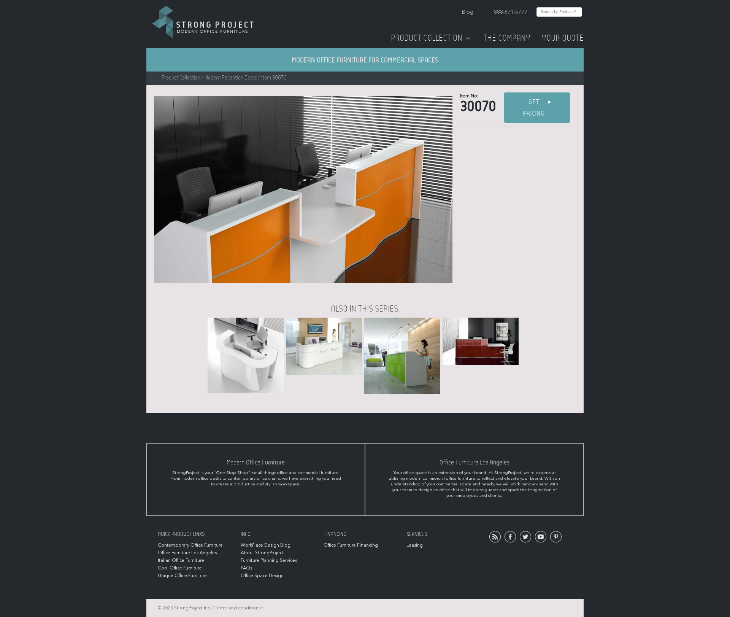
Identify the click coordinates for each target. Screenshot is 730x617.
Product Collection (426, 38)
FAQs (246, 568)
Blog (467, 12)
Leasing (414, 545)
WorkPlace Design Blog (265, 545)
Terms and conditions (237, 608)
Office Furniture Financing (351, 545)
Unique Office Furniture (182, 575)
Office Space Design (262, 575)
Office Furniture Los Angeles (187, 552)
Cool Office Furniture (180, 568)
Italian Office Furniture (181, 560)
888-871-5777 (510, 12)
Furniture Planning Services (269, 560)
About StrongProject (262, 552)
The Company (506, 38)
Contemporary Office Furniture (190, 545)
